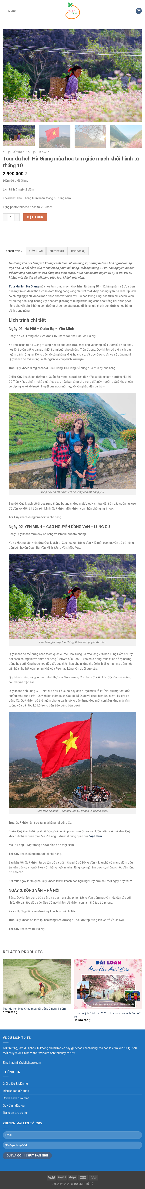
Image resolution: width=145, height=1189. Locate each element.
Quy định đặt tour (14, 1105)
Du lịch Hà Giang (38, 152)
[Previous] (10, 76)
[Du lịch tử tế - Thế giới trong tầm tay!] (72, 11)
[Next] (134, 76)
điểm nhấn (36, 251)
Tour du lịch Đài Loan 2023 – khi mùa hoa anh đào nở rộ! (107, 1015)
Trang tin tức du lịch (15, 1113)
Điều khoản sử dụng (16, 1091)
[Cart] (139, 11)
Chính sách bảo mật (16, 1098)
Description (14, 251)
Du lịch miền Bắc (13, 152)
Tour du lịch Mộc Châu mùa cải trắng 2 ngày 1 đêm (34, 1008)
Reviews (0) (78, 251)
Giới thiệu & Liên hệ (15, 1083)
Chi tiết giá (57, 251)
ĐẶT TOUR (35, 217)
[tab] (14, 251)
